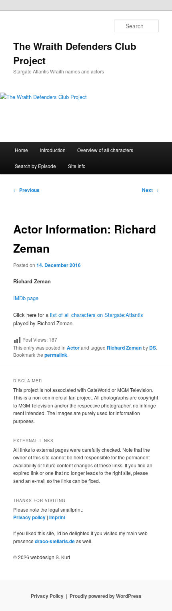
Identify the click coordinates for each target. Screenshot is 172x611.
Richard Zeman (124, 347)
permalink (55, 354)
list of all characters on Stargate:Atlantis (96, 314)
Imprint (57, 517)
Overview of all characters (105, 149)
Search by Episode (35, 165)
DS (152, 347)
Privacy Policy (47, 595)
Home (21, 149)
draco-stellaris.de (55, 541)
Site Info (77, 165)
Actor (73, 347)
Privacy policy (29, 517)
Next (150, 190)
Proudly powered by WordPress (106, 595)
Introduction (53, 149)
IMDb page (25, 298)
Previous (26, 190)
